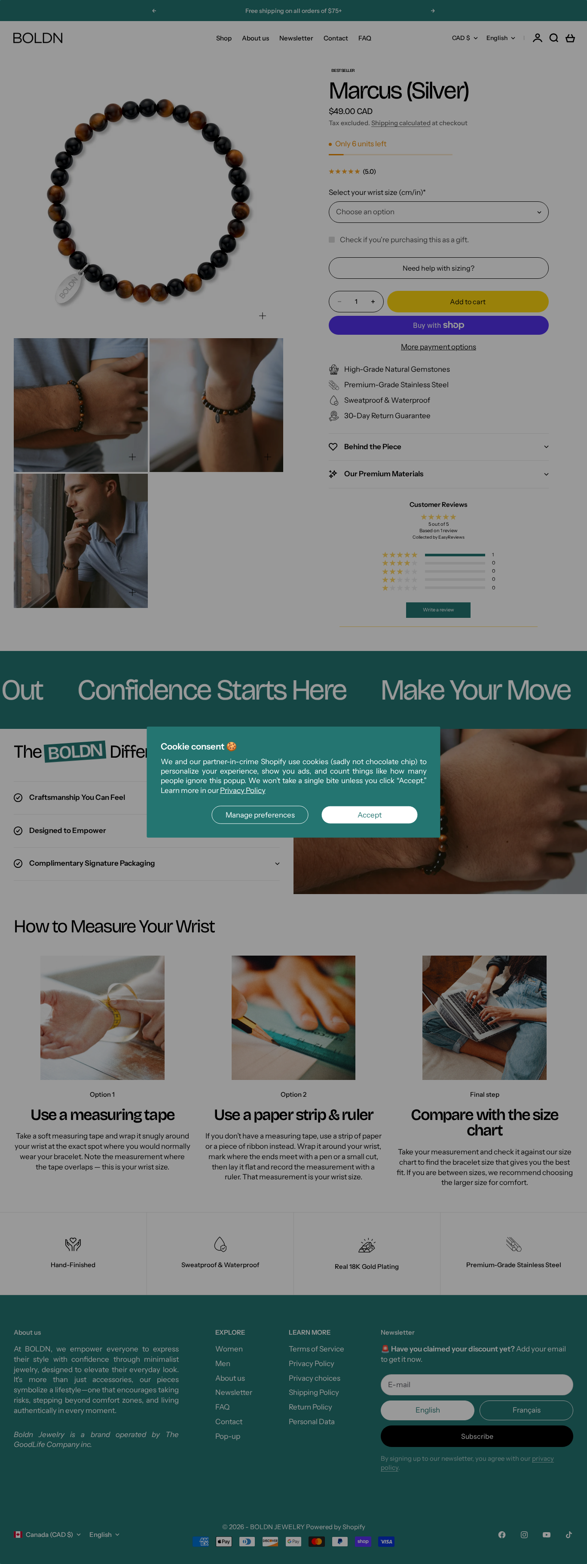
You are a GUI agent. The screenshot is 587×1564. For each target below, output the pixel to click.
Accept (370, 814)
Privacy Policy (243, 790)
